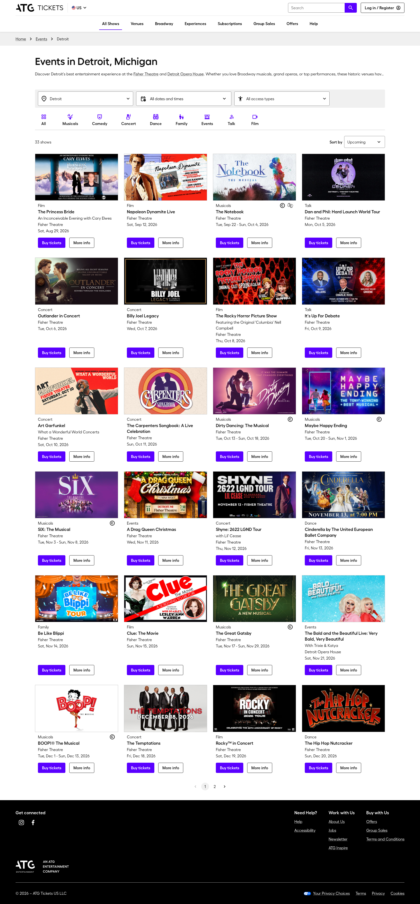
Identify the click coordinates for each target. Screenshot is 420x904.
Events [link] (207, 123)
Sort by (336, 142)
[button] (183, 98)
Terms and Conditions (385, 839)
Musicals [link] (70, 123)
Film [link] (255, 123)
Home (21, 39)
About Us (337, 821)
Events (41, 39)
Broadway (164, 23)
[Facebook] (33, 822)
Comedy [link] (99, 123)
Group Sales (264, 23)
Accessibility (304, 830)
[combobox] (322, 8)
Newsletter (338, 839)
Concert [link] (128, 123)
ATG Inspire (338, 848)
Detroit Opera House (185, 74)
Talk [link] (231, 123)
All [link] (43, 123)
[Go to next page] (224, 786)
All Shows (110, 23)
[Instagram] (21, 822)
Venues (137, 23)
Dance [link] (156, 123)
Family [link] (181, 123)
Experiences (195, 23)
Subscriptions (230, 23)
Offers (292, 23)
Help (314, 23)
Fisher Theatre (145, 74)
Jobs (332, 830)
